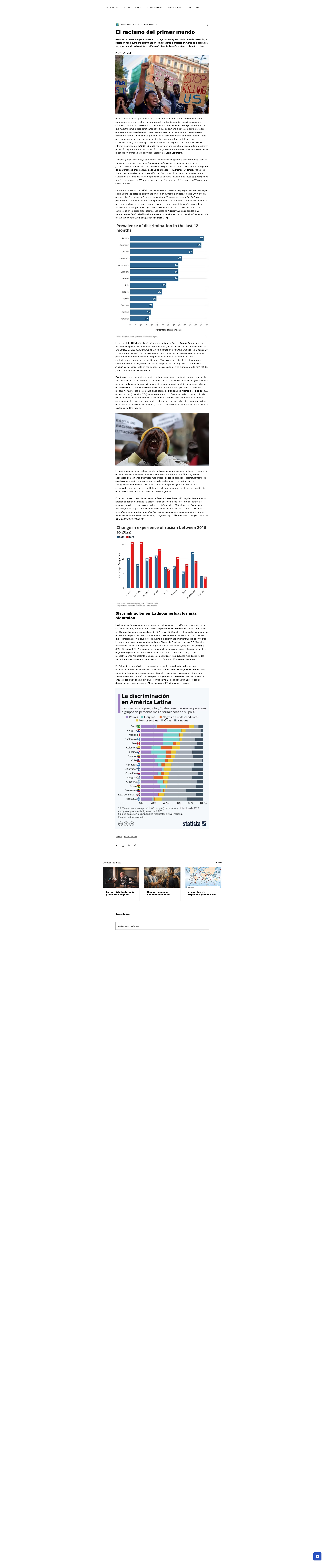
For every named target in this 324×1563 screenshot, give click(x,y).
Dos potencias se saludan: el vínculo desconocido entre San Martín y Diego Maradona (161, 893)
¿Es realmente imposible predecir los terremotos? (202, 893)
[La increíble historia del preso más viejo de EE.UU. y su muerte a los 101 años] (121, 877)
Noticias (127, 7)
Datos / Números (174, 7)
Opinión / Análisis (154, 7)
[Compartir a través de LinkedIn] (129, 845)
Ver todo (218, 862)
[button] (218, 7)
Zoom (188, 7)
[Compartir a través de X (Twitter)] (123, 845)
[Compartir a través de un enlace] (135, 845)
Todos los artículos (110, 7)
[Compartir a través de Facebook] (116, 845)
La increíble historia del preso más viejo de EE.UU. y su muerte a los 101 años (120, 893)
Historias (138, 7)
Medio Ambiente (130, 837)
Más (197, 7)
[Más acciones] (207, 24)
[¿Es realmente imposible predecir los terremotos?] (203, 877)
